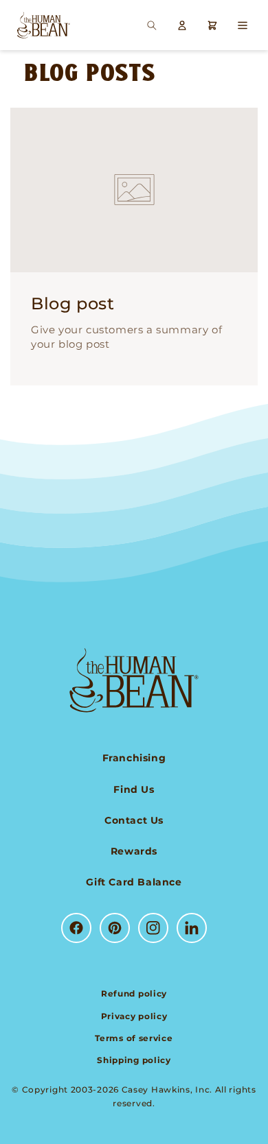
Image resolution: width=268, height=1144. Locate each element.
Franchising (134, 758)
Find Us (133, 789)
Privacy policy (134, 1016)
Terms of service (133, 1038)
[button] (152, 25)
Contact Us (134, 820)
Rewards (134, 851)
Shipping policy (134, 1060)
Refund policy (134, 993)
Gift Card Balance (133, 882)
